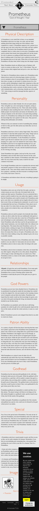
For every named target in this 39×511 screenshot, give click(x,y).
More (35, 5)
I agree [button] (26, 500)
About (11, 5)
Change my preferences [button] (29, 504)
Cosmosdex (29, 5)
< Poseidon (7, 493)
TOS (15, 504)
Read (6, 5)
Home (4, 502)
